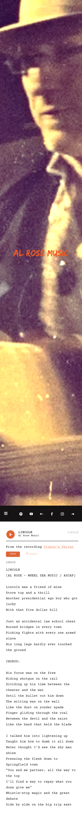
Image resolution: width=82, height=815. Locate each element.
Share (33, 554)
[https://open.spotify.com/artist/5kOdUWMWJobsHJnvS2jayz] (20, 514)
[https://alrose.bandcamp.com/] (41, 514)
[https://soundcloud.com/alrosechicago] (72, 514)
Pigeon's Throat (59, 547)
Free (13, 554)
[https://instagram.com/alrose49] (62, 514)
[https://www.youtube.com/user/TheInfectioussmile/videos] (31, 514)
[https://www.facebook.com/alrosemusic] (52, 514)
